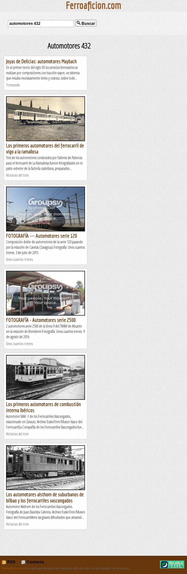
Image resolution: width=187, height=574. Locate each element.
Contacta (34, 562)
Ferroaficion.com (14, 568)
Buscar (88, 23)
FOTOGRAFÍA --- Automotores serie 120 (41, 236)
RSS (10, 562)
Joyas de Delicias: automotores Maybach (41, 61)
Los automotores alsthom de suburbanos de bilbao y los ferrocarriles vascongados (45, 497)
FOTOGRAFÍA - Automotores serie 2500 (41, 320)
